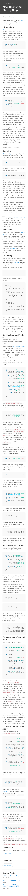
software (13, 17)
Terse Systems (8, 3)
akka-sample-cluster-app (17, 217)
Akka (3, 30)
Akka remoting (6, 154)
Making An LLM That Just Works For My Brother (11, 887)
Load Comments (8, 865)
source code (13, 248)
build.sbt (16, 262)
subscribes (5, 791)
